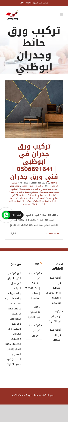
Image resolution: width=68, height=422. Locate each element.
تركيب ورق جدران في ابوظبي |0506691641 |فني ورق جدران (34, 109)
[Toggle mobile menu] (61, 14)
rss (37, 264)
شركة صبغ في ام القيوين (34, 330)
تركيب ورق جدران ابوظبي (32, 186)
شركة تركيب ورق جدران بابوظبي (45, 192)
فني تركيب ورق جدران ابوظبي (27, 201)
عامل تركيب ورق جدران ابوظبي (37, 198)
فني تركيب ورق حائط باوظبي (27, 202)
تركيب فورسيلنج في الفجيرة (34, 311)
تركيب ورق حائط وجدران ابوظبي (25, 189)
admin (54, 183)
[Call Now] (6, 215)
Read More (53, 233)
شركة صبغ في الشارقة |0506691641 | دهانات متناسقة (33, 286)
